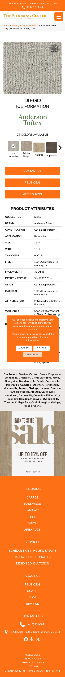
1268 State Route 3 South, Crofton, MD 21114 (32, 3)
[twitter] (38, 639)
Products (34, 25)
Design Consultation (32, 563)
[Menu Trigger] (58, 16)
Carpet (24, 25)
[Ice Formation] (13, 146)
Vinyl (32, 523)
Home (6, 25)
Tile (33, 516)
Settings (32, 354)
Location (32, 590)
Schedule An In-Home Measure (32, 550)
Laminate (33, 510)
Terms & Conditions (32, 663)
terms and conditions (27, 336)
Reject (41, 348)
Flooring (15, 25)
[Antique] (39, 147)
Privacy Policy (32, 659)
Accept (24, 348)
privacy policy (37, 333)
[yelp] (31, 639)
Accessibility (32, 655)
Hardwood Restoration (32, 557)
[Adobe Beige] (26, 146)
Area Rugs (32, 529)
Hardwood (32, 503)
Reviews (32, 603)
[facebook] (25, 639)
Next (59, 146)
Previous (5, 146)
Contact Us (32, 170)
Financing (32, 182)
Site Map (33, 666)
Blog (32, 597)
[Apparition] (51, 147)
